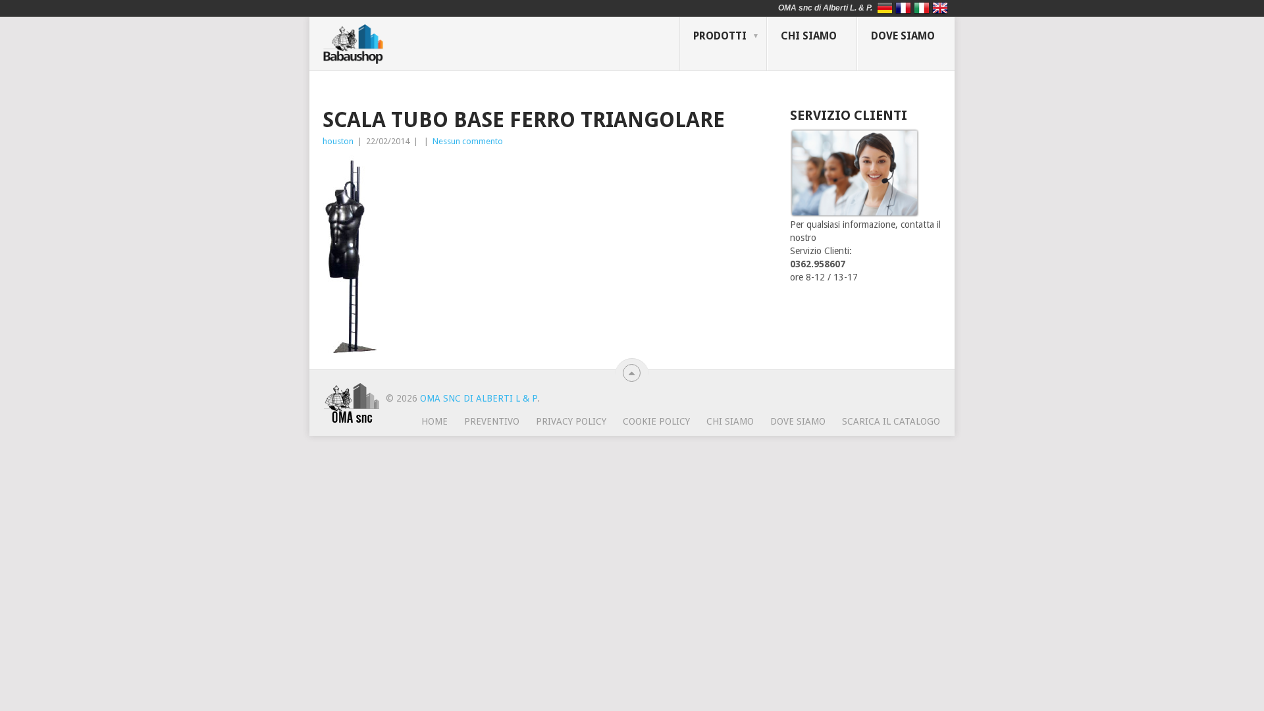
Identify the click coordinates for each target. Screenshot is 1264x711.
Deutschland (885, 8)
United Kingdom (940, 8)
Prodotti (720, 36)
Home (434, 421)
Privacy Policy (571, 421)
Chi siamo (809, 36)
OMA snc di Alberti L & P (478, 398)
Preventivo (491, 421)
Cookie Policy (656, 421)
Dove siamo (903, 36)
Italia (922, 8)
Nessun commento (468, 141)
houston (338, 141)
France (903, 8)
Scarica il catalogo (891, 421)
